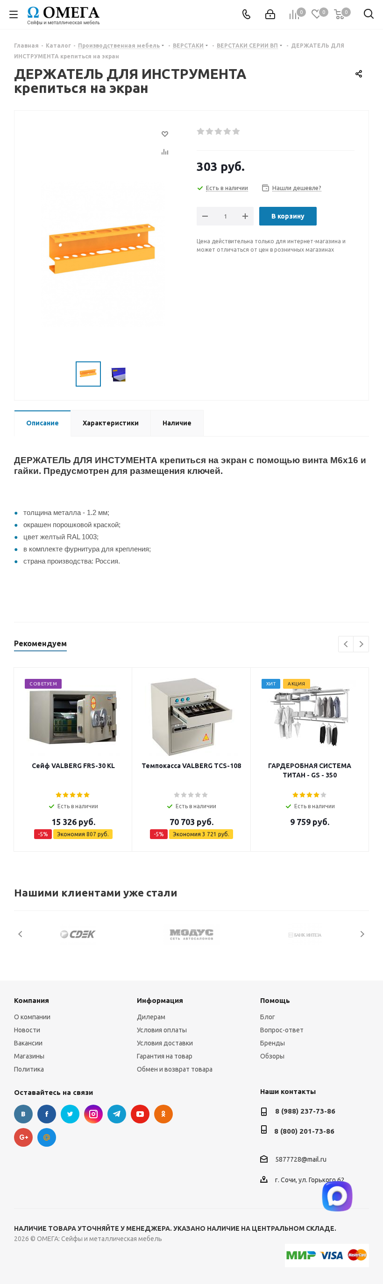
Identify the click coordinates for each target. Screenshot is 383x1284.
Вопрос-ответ (282, 1030)
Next (361, 644)
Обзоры (272, 1056)
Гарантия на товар (164, 1056)
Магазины (29, 1056)
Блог (267, 1017)
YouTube (140, 1114)
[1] (201, 131)
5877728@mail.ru (300, 1159)
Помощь (275, 1000)
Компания (31, 1000)
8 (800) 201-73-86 (304, 1131)
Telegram (116, 1114)
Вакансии (28, 1043)
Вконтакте (23, 1114)
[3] (218, 131)
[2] (210, 131)
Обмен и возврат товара (175, 1069)
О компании (32, 1017)
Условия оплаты (162, 1030)
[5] (236, 131)
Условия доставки (165, 1043)
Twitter (70, 1114)
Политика (29, 1069)
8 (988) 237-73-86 (305, 1111)
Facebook (46, 1114)
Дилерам (151, 1017)
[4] (227, 131)
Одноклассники (163, 1114)
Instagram (93, 1114)
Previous (346, 644)
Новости (27, 1030)
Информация (160, 1000)
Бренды (272, 1043)
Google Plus (23, 1137)
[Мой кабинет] (270, 14)
